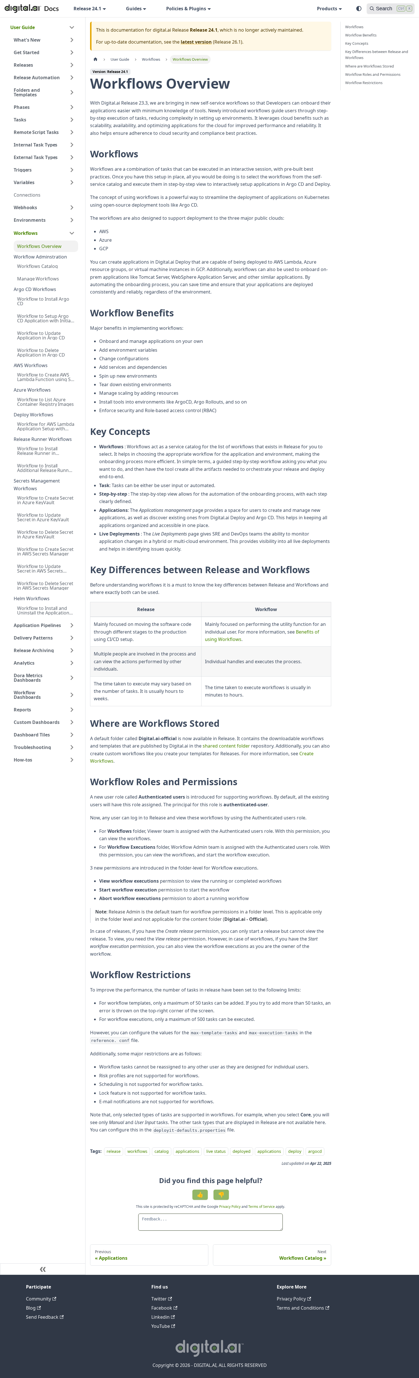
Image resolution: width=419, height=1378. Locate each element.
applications (187, 1151)
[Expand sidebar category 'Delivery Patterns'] (72, 638)
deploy (294, 1151)
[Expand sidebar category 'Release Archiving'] (72, 650)
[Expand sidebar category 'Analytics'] (72, 663)
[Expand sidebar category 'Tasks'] (72, 119)
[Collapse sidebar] (43, 1269)
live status (216, 1151)
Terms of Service (261, 1206)
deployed (242, 1151)
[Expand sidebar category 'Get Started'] (72, 52)
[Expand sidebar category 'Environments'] (72, 220)
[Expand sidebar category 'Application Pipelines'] (72, 625)
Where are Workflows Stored (369, 66)
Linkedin (160, 1317)
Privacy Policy (230, 1206)
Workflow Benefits (361, 35)
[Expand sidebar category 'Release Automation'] (72, 77)
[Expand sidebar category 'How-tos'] (72, 760)
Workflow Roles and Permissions (372, 74)
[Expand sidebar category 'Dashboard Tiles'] (72, 734)
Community (38, 1299)
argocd (315, 1151)
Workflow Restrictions (364, 82)
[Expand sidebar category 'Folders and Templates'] (72, 92)
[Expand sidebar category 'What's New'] (72, 40)
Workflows (354, 26)
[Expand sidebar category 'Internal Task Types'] (72, 144)
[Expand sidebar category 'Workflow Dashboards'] (72, 695)
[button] (44, 233)
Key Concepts (356, 43)
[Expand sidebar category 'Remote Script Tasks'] (72, 132)
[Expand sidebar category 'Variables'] (72, 182)
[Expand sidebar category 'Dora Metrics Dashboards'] (72, 678)
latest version (196, 42)
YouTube (160, 1326)
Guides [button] (134, 8)
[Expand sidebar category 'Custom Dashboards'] (72, 722)
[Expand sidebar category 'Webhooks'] (72, 207)
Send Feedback (42, 1317)
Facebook (161, 1308)
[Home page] (95, 59)
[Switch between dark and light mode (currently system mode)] (358, 8)
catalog (161, 1151)
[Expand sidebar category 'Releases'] (72, 65)
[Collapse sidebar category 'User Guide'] (72, 27)
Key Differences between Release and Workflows (376, 54)
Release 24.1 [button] (87, 8)
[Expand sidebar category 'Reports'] (72, 709)
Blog (31, 1308)
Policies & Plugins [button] (186, 8)
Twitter (159, 1299)
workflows (137, 1151)
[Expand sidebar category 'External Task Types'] (72, 157)
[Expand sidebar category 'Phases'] (72, 107)
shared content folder (226, 746)
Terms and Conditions (300, 1308)
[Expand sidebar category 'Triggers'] (72, 170)
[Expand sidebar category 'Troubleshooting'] (72, 747)
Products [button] (327, 8)
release (114, 1151)
